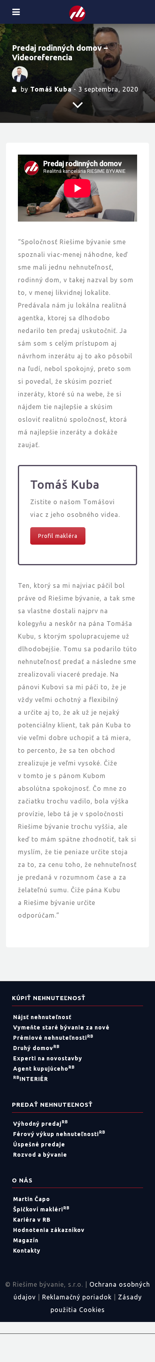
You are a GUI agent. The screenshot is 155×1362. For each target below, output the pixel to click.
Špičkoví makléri (41, 1209)
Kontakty (27, 1250)
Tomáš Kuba (51, 89)
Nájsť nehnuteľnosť (42, 1017)
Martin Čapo (31, 1199)
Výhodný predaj (40, 1124)
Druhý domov (36, 1048)
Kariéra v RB (32, 1220)
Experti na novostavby (47, 1058)
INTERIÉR (30, 1079)
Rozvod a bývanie (40, 1155)
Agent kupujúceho (44, 1068)
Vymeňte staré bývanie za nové (61, 1027)
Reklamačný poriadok (77, 1297)
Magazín (26, 1240)
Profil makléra (58, 536)
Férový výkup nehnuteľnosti (59, 1134)
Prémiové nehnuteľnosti (53, 1038)
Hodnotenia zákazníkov (49, 1230)
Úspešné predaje (39, 1144)
